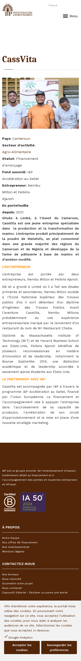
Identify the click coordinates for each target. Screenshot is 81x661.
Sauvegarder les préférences (59, 647)
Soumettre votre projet (17, 583)
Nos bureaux (10, 574)
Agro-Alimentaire (16, 152)
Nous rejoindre (11, 578)
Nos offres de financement (20, 542)
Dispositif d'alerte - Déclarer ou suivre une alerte (35, 592)
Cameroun (21, 138)
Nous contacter (12, 588)
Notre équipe (10, 537)
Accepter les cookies (22, 647)
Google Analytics (20, 637)
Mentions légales (13, 551)
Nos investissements (15, 546)
